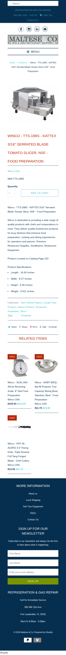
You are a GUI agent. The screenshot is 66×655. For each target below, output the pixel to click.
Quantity (13, 186)
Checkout (33, 20)
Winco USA (14, 171)
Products (23, 63)
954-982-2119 (20, 15)
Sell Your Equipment (33, 506)
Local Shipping (33, 500)
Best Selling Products (31, 302)
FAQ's (33, 513)
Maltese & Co (27, 632)
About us (33, 493)
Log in (33, 15)
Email (54, 327)
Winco (23, 311)
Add (44, 327)
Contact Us (33, 519)
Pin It (35, 327)
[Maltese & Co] (33, 39)
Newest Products (26, 307)
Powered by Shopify (43, 632)
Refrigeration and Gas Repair (33, 10)
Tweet (14, 327)
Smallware (26, 315)
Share (24, 327)
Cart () (47, 15)
